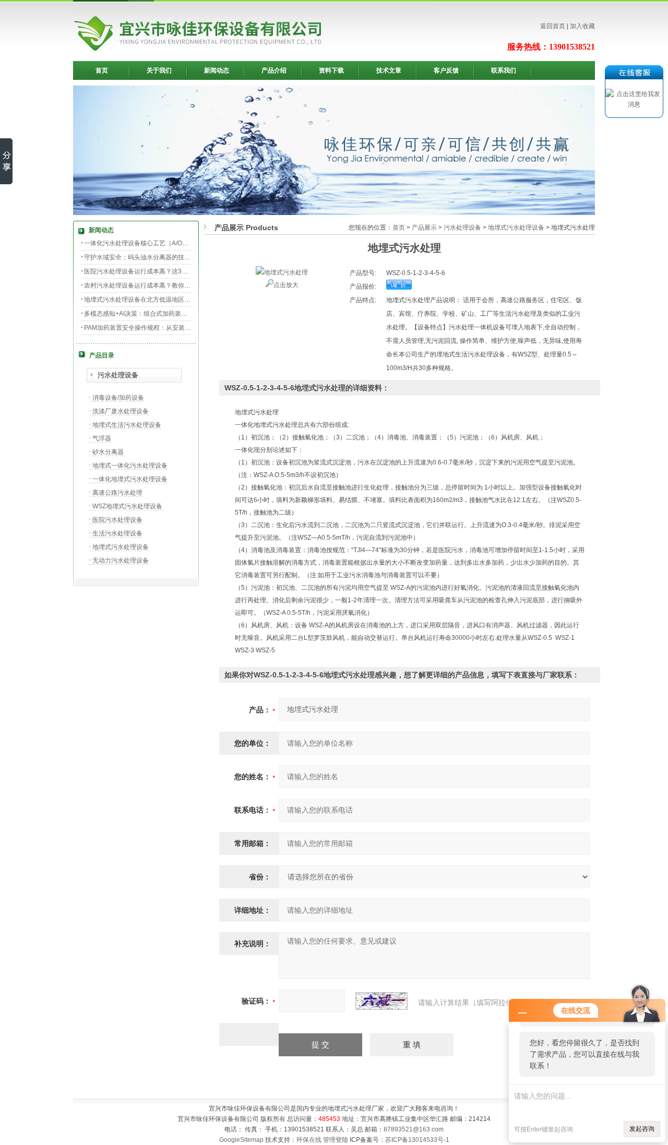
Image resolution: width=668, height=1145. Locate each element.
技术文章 (388, 70)
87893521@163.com (414, 1129)
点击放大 (286, 285)
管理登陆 (335, 1139)
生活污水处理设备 (117, 533)
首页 (102, 70)
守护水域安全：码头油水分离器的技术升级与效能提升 (159, 257)
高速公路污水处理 (117, 492)
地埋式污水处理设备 (120, 547)
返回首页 (552, 26)
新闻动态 (216, 70)
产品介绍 (274, 70)
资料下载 (331, 70)
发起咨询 (641, 1128)
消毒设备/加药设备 (118, 397)
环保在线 (308, 1139)
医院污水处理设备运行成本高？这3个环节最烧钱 (151, 271)
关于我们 (159, 70)
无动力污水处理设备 (120, 560)
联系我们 (503, 70)
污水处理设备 (118, 375)
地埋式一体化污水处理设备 (130, 465)
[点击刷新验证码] (381, 1001)
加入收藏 (582, 26)
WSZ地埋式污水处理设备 (127, 506)
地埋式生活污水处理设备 (126, 424)
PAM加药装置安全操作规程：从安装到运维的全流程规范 (162, 327)
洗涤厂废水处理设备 (120, 411)
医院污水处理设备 (117, 519)
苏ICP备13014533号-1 (417, 1139)
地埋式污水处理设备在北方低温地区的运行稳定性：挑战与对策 (171, 299)
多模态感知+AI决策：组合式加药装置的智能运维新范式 (160, 313)
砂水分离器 (108, 452)
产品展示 (424, 227)
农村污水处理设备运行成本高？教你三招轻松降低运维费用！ (168, 285)
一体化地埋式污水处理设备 (130, 479)
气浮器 (101, 438)
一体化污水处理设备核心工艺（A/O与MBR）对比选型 (159, 243)
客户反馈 (446, 70)
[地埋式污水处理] (282, 272)
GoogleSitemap (241, 1139)
